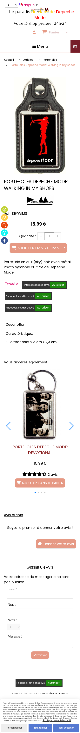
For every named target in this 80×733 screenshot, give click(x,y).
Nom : (12, 604)
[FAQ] (4, 232)
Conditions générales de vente (50, 693)
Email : (12, 589)
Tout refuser (40, 727)
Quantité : (27, 236)
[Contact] (4, 217)
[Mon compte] (4, 209)
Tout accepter (66, 727)
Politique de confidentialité (57, 720)
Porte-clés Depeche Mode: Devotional (40, 449)
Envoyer (41, 655)
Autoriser (58, 285)
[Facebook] (4, 240)
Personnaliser (14, 727)
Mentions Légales (21, 693)
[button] (35, 492)
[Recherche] (4, 225)
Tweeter (12, 283)
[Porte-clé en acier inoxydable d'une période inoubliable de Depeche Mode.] (40, 404)
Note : (12, 620)
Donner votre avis (58, 543)
